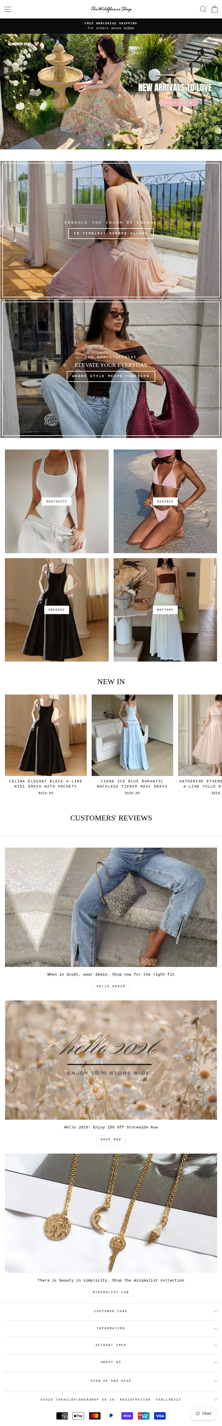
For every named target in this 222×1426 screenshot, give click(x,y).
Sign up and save (111, 1381)
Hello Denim (111, 986)
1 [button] (109, 145)
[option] (111, 26)
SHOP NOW (111, 1139)
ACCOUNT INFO (111, 1345)
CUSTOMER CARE (110, 1311)
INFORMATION (111, 1328)
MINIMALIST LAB (111, 1292)
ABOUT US (111, 1362)
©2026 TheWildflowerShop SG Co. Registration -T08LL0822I (111, 1399)
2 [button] (113, 145)
